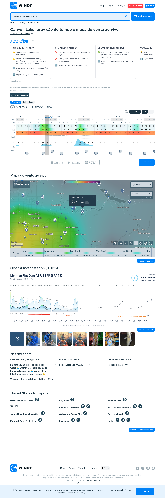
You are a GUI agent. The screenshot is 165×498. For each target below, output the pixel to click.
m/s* (13, 130)
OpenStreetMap (141, 247)
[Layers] (115, 243)
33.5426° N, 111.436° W (20, 34)
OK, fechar (145, 491)
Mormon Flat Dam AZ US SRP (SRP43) (36, 275)
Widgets (122, 6)
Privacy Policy (77, 483)
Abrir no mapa (144, 16)
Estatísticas (28, 102)
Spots (112, 6)
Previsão (16, 102)
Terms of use (88, 483)
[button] (32, 34)
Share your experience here (141, 430)
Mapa (103, 6)
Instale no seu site (146, 162)
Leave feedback (21, 95)
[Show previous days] (18, 253)
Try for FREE (136, 6)
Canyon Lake (42, 107)
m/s (24, 107)
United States (32, 23)
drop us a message (92, 480)
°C (14, 133)
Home (13, 23)
